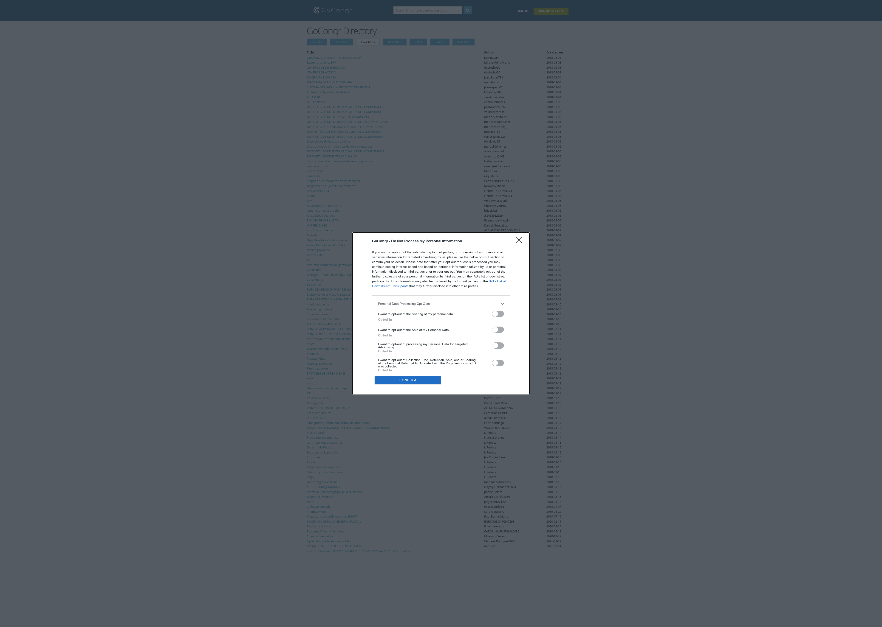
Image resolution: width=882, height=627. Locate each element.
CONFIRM (407, 380)
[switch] (498, 314)
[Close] (520, 241)
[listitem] (441, 303)
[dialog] (441, 313)
